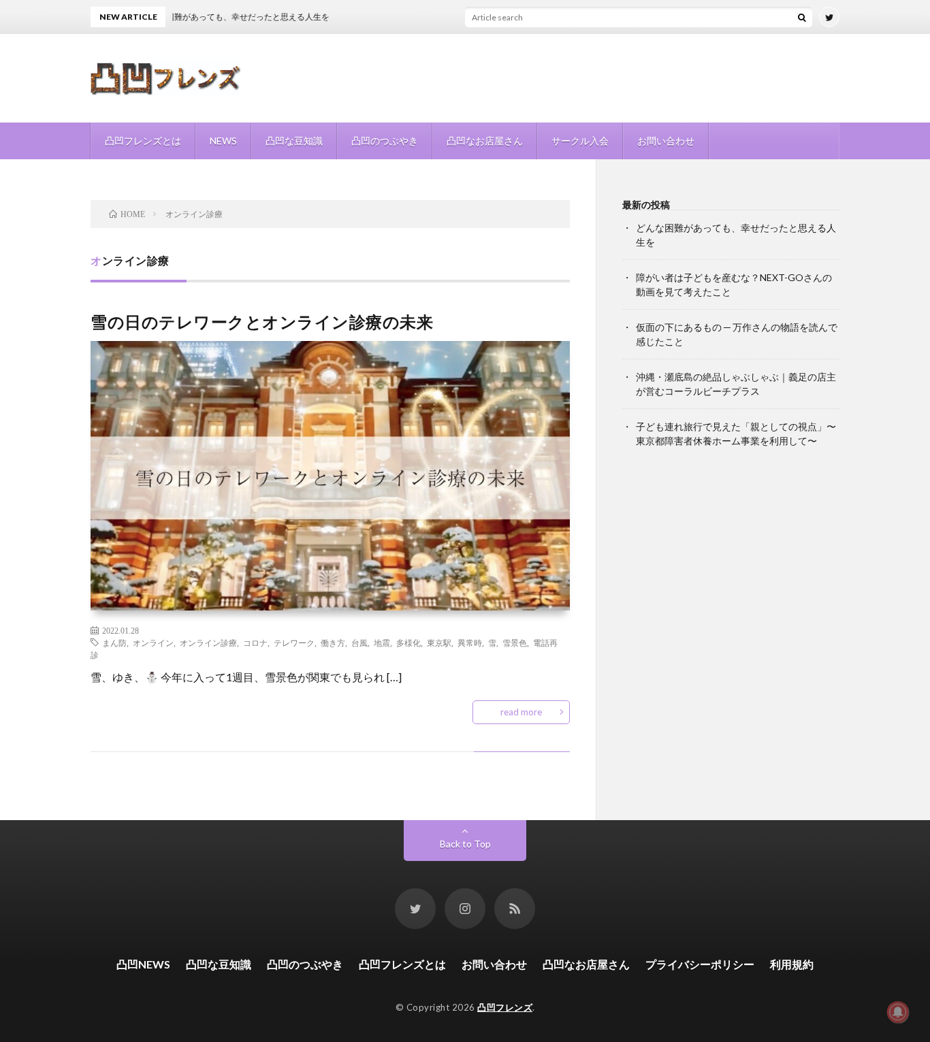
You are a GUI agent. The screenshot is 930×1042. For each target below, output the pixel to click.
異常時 (470, 642)
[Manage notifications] (898, 1012)
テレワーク (294, 642)
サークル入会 (580, 140)
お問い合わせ (665, 140)
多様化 (408, 642)
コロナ (255, 642)
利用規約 (792, 964)
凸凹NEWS (143, 964)
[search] (802, 17)
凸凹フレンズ (504, 1007)
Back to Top (465, 843)
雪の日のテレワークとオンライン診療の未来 (262, 321)
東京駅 (439, 642)
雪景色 (514, 642)
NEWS (223, 140)
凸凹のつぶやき (384, 140)
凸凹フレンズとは (143, 140)
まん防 (114, 642)
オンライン (153, 642)
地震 (382, 642)
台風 (359, 642)
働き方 (333, 642)
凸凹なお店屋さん (485, 140)
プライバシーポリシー (699, 964)
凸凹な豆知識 (294, 140)
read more (521, 711)
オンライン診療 (208, 642)
